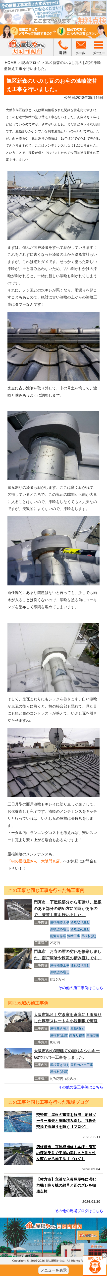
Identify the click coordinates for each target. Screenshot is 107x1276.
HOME (10, 62)
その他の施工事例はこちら (80, 988)
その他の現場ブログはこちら (79, 1211)
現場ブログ (30, 62)
